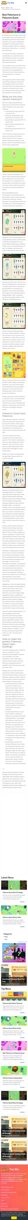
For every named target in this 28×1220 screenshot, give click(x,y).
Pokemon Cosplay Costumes (9, 1209)
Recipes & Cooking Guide (8, 1192)
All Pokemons (5, 1190)
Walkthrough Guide (7, 1187)
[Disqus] (14, 813)
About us (4, 1204)
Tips (11, 7)
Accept (14, 1218)
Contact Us (4, 1206)
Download (4, 1195)
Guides (7, 7)
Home (2, 7)
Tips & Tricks (5, 1197)
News (6, 937)
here (25, 1216)
